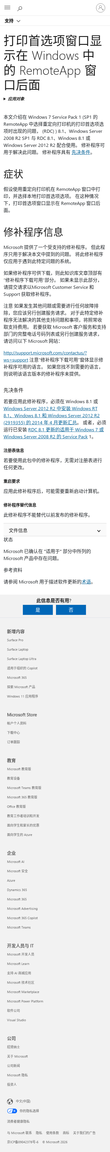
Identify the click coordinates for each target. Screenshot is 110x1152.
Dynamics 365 (17, 890)
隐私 (39, 1133)
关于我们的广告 (84, 1133)
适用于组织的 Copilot (22, 668)
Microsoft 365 (17, 677)
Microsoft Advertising (22, 908)
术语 (86, 581)
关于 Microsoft (17, 1056)
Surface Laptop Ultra (21, 658)
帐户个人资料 (16, 723)
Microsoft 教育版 (19, 769)
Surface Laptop (17, 649)
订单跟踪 (13, 742)
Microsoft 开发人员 (20, 954)
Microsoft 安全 (17, 871)
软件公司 (13, 1010)
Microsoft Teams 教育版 (24, 787)
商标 (66, 1133)
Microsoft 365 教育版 (22, 797)
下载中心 (13, 732)
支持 (10, 20)
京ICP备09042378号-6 (22, 1142)
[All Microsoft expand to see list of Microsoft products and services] (7, 8)
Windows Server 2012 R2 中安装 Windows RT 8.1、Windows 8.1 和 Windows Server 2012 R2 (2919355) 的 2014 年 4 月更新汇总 (52, 415)
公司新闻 (13, 1065)
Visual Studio (16, 1020)
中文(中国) (23, 1101)
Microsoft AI (15, 861)
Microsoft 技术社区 (20, 982)
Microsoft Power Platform (25, 1001)
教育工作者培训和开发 (23, 816)
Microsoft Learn (18, 963)
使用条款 (52, 1133)
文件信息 (18, 530)
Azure (11, 880)
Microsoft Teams (19, 927)
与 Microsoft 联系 (19, 1133)
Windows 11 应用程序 (22, 696)
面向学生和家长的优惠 (23, 825)
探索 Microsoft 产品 (21, 687)
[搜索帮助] (21, 7)
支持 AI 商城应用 (19, 973)
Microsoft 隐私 (17, 1075)
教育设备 (13, 778)
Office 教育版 (16, 806)
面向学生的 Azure (19, 834)
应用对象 (16, 98)
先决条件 (81, 152)
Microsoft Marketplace (23, 992)
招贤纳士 (13, 1047)
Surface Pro (15, 640)
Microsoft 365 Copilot (22, 918)
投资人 (12, 1084)
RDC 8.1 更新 (41, 429)
